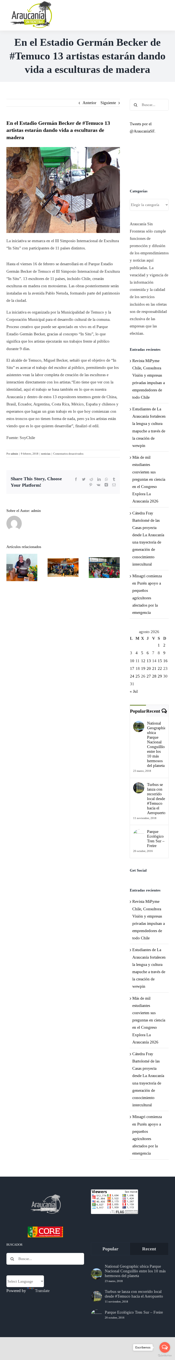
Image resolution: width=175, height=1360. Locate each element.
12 (143, 661)
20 (149, 668)
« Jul (134, 691)
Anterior (89, 102)
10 (132, 661)
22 (160, 668)
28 (154, 676)
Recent (153, 711)
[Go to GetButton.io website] (165, 1355)
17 (132, 668)
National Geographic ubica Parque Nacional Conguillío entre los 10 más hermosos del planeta (156, 744)
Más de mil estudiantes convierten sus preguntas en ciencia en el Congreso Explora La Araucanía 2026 (148, 479)
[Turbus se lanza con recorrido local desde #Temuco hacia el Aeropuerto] (138, 786)
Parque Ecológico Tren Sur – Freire (156, 838)
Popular (138, 711)
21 (154, 668)
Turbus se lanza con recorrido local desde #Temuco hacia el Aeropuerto (156, 798)
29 (160, 676)
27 (149, 676)
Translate (42, 1290)
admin (14, 453)
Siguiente (108, 102)
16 (165, 661)
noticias (45, 453)
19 (143, 668)
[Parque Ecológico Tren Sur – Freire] (138, 833)
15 (160, 661)
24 (132, 676)
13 (149, 661)
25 (138, 676)
